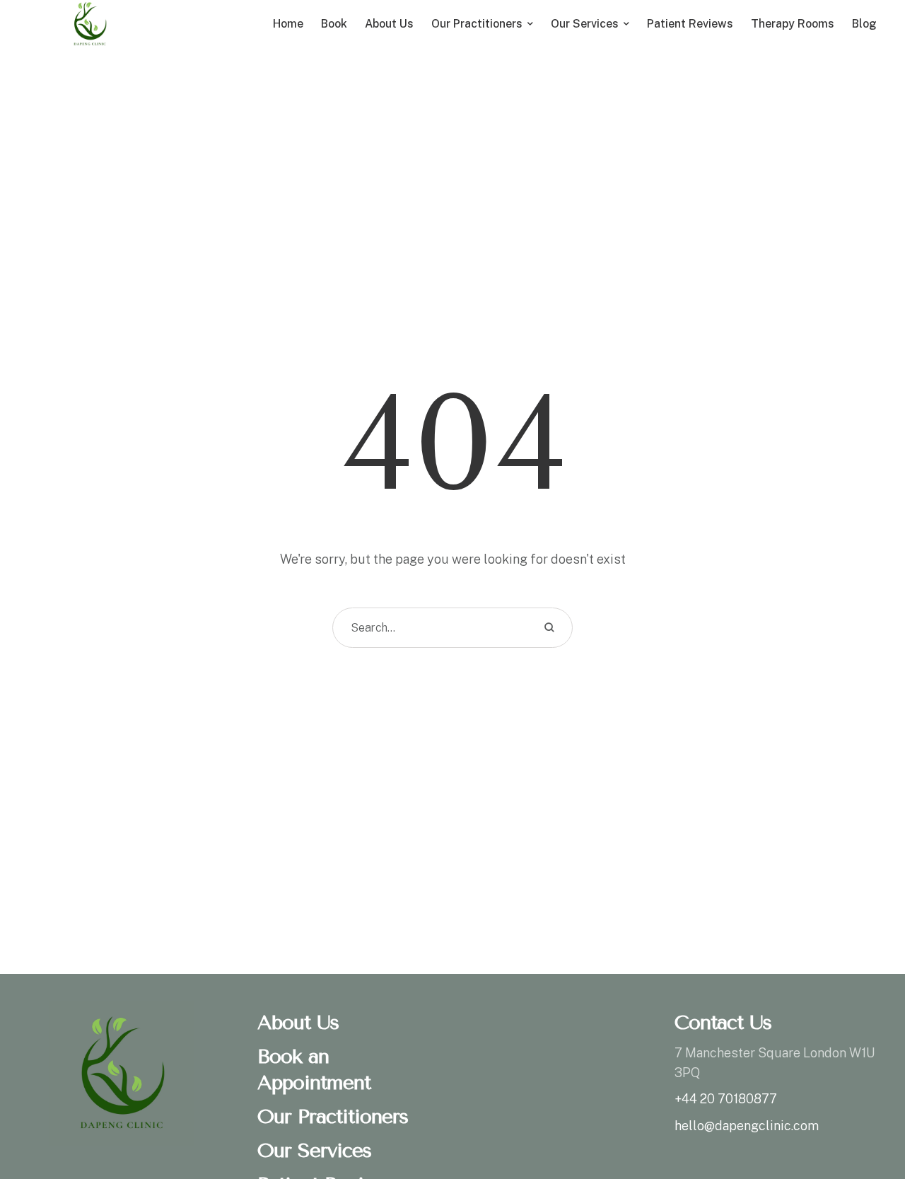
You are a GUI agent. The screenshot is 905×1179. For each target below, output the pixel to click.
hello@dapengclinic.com (747, 1125)
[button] (866, 1119)
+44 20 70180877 (726, 1098)
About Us (298, 1022)
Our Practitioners (332, 1116)
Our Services (314, 1150)
